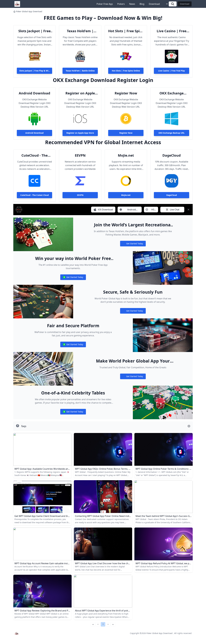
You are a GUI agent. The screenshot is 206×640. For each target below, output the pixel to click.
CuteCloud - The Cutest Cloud (34, 155)
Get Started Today (133, 244)
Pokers (121, 3)
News (132, 3)
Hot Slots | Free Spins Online (125, 31)
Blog (142, 3)
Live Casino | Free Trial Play (171, 31)
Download (154, 3)
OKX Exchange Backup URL (171, 93)
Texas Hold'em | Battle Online (80, 31)
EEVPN (80, 155)
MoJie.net (126, 155)
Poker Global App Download (29, 11)
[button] (98, 624)
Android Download (34, 93)
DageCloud (171, 155)
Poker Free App (105, 3)
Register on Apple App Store (80, 93)
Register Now (126, 93)
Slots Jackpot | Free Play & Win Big (34, 31)
